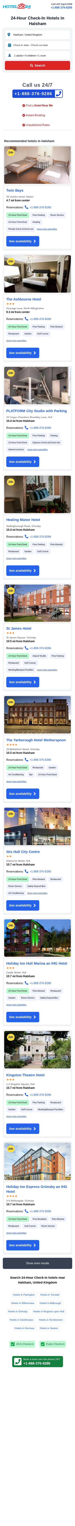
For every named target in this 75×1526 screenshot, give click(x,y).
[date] (9, 45)
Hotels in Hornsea (24, 1328)
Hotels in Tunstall (49, 1294)
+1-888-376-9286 (61, 7)
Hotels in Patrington (24, 1294)
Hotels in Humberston (51, 1319)
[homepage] (17, 6)
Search (40, 65)
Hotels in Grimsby (18, 1311)
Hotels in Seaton (49, 1328)
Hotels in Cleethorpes (21, 1319)
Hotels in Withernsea (22, 1303)
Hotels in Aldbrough (50, 1303)
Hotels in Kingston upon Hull (48, 1311)
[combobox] (41, 34)
